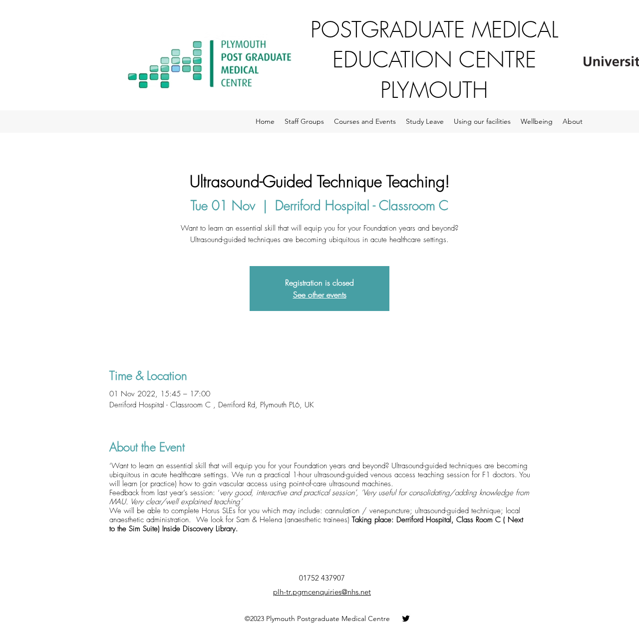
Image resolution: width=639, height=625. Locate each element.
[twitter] (406, 619)
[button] (304, 121)
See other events (319, 294)
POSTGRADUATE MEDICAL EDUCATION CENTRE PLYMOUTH (434, 59)
